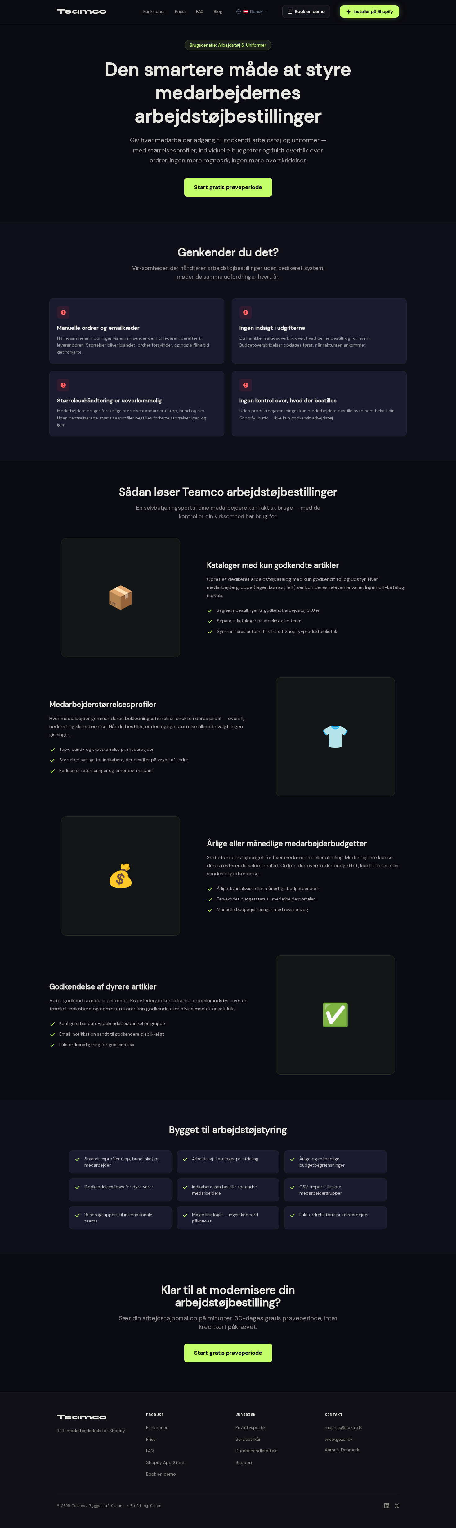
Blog (218, 11)
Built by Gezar (146, 1505)
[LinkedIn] (386, 1505)
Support (244, 1462)
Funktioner (154, 11)
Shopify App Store (165, 1462)
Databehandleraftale (256, 1450)
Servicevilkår (248, 1439)
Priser (180, 11)
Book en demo (310, 11)
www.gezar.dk (339, 1439)
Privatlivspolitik (250, 1427)
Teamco (81, 11)
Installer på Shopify (373, 11)
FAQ (200, 11)
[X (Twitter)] (396, 1505)
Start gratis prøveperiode (228, 187)
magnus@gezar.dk (343, 1427)
